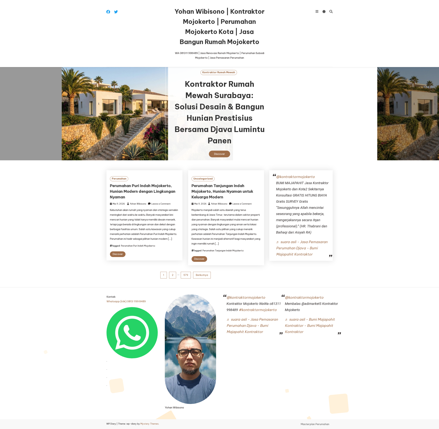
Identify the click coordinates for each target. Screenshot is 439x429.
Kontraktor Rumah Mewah (218, 72)
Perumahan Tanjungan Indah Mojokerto (223, 250)
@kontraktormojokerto (295, 177)
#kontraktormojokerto (258, 310)
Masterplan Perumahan (315, 424)
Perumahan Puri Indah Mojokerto (138, 245)
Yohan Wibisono (138, 203)
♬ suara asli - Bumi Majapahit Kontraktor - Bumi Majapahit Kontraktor (310, 325)
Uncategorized (203, 178)
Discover (219, 154)
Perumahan (119, 178)
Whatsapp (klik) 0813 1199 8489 (126, 301)
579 (185, 275)
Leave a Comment (161, 203)
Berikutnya (202, 275)
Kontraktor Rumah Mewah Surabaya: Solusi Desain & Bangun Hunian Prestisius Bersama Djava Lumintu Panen (220, 112)
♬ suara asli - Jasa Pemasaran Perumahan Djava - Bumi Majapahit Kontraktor (301, 248)
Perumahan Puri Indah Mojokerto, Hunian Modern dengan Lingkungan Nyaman (142, 191)
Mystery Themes (149, 423)
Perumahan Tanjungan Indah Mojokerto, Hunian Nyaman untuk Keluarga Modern (222, 191)
